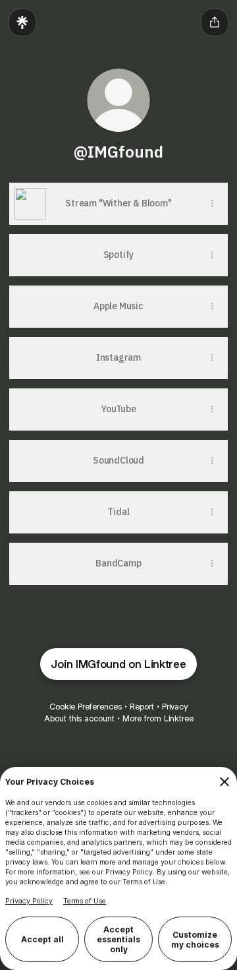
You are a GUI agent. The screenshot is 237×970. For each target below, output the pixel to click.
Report (142, 706)
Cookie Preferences (85, 706)
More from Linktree (158, 718)
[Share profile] (214, 22)
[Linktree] (22, 22)
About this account (79, 718)
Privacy (175, 706)
